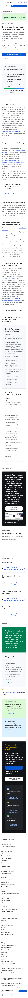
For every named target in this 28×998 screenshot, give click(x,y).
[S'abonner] (22, 991)
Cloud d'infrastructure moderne (8, 846)
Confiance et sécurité (6, 844)
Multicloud (3, 849)
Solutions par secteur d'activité (8, 896)
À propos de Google (5, 983)
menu (2, 2)
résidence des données (9, 278)
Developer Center (5, 956)
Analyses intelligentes (6, 886)
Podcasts (3, 954)
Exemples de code (5, 923)
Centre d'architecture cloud (7, 925)
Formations (3, 927)
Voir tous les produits (6, 873)
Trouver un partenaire (6, 947)
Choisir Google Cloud (5, 842)
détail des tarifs (13, 692)
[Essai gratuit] (14, 768)
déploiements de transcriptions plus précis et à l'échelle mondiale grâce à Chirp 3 (13, 162)
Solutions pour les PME (6, 900)
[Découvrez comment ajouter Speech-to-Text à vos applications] (14, 516)
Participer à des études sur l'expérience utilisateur (12, 968)
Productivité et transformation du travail (10, 893)
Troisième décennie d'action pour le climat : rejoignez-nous (12, 979)
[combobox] (6, 995)
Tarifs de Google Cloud (6, 869)
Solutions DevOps (5, 898)
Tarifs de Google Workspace (7, 871)
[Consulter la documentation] (14, 508)
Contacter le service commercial (8, 945)
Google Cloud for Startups (7, 934)
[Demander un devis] (10, 733)
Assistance (3, 920)
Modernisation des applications (8, 884)
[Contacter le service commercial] (14, 59)
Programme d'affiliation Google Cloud (9, 909)
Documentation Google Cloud (7, 911)
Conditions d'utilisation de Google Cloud (11, 988)
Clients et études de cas (6, 855)
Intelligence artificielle (6, 889)
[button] (14, 568)
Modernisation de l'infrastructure (8, 879)
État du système (5, 936)
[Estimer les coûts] (9, 713)
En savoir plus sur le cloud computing (9, 918)
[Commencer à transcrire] (14, 54)
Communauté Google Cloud (7, 972)
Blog (2, 862)
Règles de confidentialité (16, 983)
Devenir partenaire (5, 949)
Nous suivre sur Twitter (6, 966)
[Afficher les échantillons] (13, 825)
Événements (4, 952)
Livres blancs (4, 860)
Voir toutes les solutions (6, 902)
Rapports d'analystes (6, 858)
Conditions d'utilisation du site (8, 985)
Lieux (2, 853)
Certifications (4, 929)
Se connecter (24, 2)
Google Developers (5, 932)
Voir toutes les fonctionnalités (13, 310)
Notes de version (5, 939)
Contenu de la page (7, 11)
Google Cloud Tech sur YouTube (8, 963)
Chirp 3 (21, 107)
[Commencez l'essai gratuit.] (19, 6)
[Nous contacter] (5, 6)
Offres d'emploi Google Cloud (7, 970)
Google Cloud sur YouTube (7, 961)
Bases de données (5, 882)
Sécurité (3, 891)
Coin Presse (4, 959)
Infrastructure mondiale (6, 851)
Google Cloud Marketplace (7, 916)
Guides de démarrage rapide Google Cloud (10, 913)
